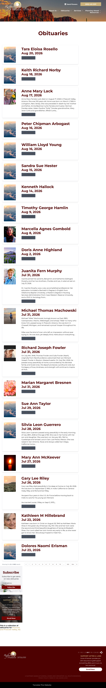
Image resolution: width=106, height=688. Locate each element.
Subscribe (11, 587)
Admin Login (63, 678)
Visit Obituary (28, 58)
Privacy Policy (43, 678)
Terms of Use (53, 678)
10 (60, 564)
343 (68, 564)
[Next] (76, 564)
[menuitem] (54, 11)
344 (73, 564)
